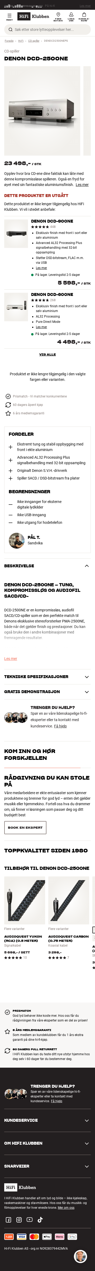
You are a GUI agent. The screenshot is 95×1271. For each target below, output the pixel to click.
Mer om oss (66, 1191)
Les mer (85, 5)
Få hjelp (60, 726)
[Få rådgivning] (80, 1256)
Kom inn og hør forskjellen (29, 754)
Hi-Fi (20, 40)
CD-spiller (33, 40)
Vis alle (47, 354)
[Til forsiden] (33, 16)
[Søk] (10, 29)
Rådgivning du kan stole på (46, 781)
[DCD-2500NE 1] (42, 111)
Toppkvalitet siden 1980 (46, 808)
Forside (9, 40)
